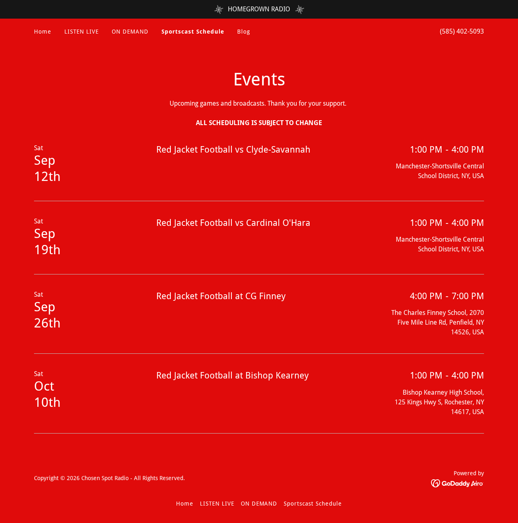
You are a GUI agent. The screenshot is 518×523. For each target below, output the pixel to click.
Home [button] (184, 503)
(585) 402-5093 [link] (462, 31)
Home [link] (42, 31)
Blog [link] (243, 31)
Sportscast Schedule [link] (192, 31)
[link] (457, 483)
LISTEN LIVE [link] (81, 31)
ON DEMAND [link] (130, 31)
